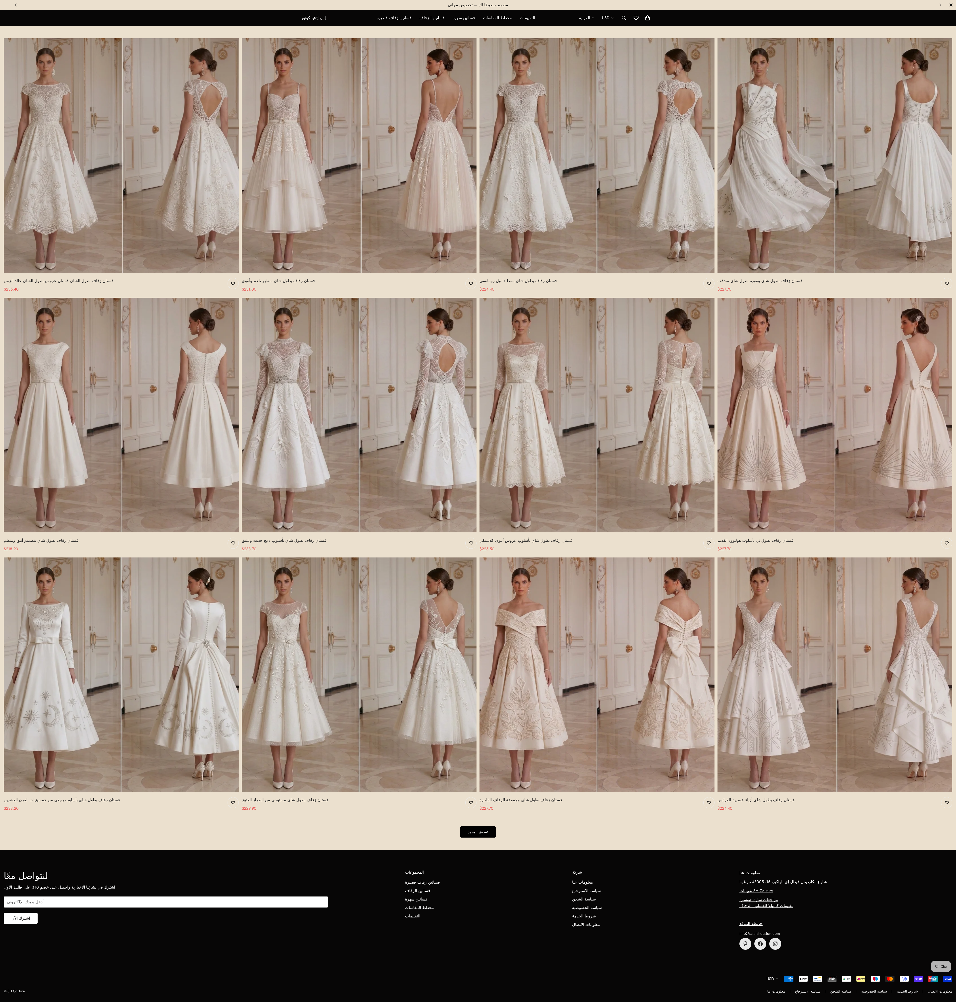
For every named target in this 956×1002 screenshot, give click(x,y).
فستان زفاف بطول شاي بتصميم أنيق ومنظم (41, 540)
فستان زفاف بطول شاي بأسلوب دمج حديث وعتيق (284, 540)
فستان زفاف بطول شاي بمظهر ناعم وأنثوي (278, 281)
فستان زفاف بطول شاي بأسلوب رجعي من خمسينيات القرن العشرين (62, 800)
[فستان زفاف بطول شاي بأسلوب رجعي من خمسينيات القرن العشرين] (121, 674)
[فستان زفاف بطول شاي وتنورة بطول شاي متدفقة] (835, 155)
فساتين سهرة (464, 18)
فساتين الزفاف (432, 18)
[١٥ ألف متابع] (760, 944)
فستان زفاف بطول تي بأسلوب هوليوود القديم (755, 540)
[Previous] (15, 5)
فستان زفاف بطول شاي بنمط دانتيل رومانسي (518, 281)
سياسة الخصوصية (587, 907)
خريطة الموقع (751, 923)
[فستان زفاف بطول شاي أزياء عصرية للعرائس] (835, 674)
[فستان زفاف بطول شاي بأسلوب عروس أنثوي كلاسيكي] (597, 415)
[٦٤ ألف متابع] (775, 944)
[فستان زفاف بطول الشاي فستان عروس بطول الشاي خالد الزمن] (121, 155)
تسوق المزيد (478, 832)
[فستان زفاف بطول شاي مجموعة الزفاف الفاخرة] (597, 674)
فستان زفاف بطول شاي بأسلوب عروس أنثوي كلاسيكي (526, 540)
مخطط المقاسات (497, 18)
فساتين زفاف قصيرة (394, 18)
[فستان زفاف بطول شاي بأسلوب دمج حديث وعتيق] (359, 415)
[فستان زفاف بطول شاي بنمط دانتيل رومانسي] (597, 155)
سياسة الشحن (584, 899)
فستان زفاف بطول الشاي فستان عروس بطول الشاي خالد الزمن (59, 281)
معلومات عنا (582, 882)
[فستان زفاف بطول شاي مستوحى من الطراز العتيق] (359, 674)
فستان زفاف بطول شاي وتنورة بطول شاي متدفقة (759, 281)
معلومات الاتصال (586, 924)
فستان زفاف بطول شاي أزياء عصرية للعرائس (756, 800)
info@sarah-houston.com (759, 933)
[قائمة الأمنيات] (233, 283)
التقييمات (527, 18)
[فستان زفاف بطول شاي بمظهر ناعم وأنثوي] (359, 155)
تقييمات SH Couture (756, 891)
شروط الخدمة (584, 916)
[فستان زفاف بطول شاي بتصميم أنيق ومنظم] (121, 415)
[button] (647, 18)
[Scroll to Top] (946, 975)
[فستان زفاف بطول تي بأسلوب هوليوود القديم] (835, 415)
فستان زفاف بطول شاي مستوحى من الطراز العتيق (285, 800)
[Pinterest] (745, 944)
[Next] (940, 5)
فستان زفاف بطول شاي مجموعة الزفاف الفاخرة (520, 800)
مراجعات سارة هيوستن (758, 899)
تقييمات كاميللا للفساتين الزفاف (766, 905)
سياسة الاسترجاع (586, 891)
